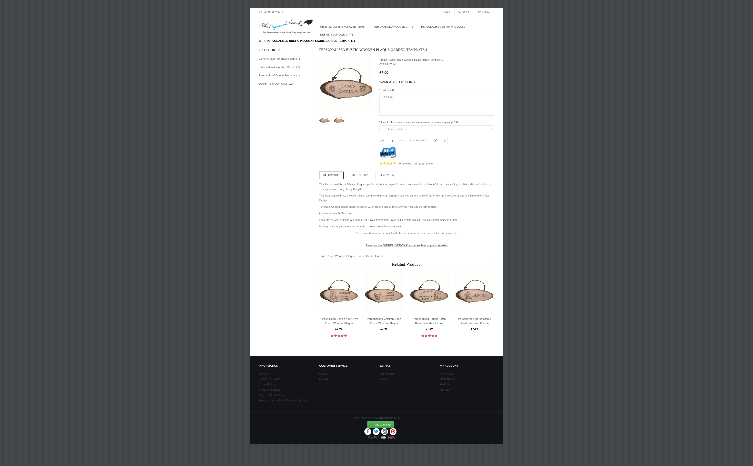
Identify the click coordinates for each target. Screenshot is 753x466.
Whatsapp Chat (383, 425)
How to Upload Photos (271, 395)
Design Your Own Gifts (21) (276, 83)
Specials (383, 379)
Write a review (424, 163)
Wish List (445, 384)
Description (331, 175)
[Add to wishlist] (444, 140)
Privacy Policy (267, 384)
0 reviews (405, 163)
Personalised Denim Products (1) (279, 75)
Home (370, 256)
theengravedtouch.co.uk (387, 417)
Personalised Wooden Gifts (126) (279, 67)
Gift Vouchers (387, 373)
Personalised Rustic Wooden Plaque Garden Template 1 (311, 40)
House (360, 256)
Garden (380, 256)
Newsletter (446, 389)
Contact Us (325, 373)
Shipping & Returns (270, 379)
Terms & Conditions (270, 389)
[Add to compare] (435, 140)
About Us (264, 373)
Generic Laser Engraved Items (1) (280, 58)
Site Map (324, 379)
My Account (447, 373)
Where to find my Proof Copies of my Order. (284, 400)
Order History (447, 379)
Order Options (359, 175)
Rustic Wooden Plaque (341, 256)
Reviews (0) (386, 175)
